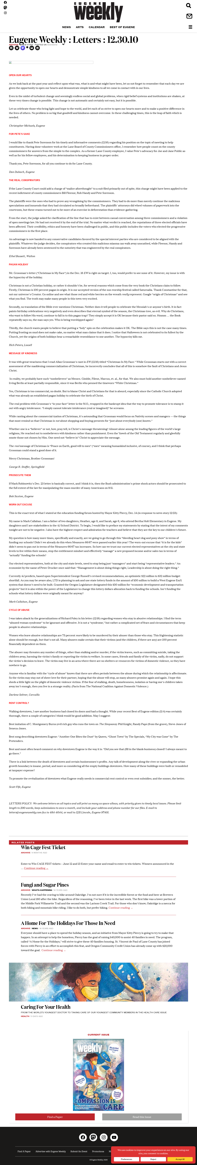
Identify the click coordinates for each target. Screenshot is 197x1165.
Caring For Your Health (46, 1006)
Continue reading (36, 868)
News (35, 928)
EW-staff (28, 44)
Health (25, 1016)
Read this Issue (142, 1117)
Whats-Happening (42, 889)
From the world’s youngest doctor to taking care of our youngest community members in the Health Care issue (94, 1012)
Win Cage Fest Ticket (43, 847)
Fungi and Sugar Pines (45, 884)
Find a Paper (55, 1117)
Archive (13, 44)
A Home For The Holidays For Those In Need (68, 922)
